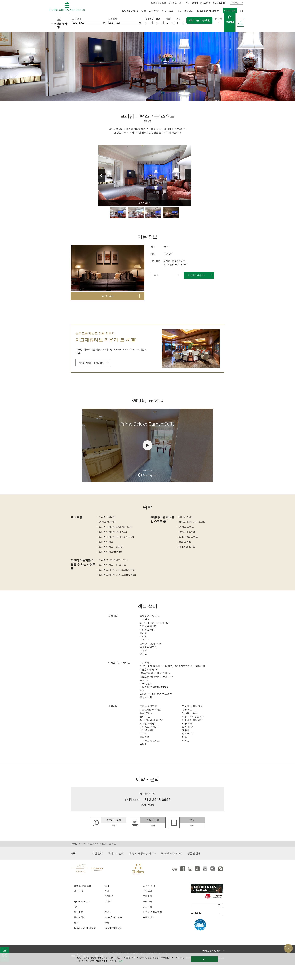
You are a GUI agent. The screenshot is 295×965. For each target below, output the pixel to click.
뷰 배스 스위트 (186, 526)
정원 (76, 922)
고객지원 (230, 22)
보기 (121, 961)
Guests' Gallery (112, 927)
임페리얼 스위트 (187, 546)
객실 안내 (97, 853)
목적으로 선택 (116, 853)
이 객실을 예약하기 (196, 275)
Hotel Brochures (113, 917)
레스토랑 (78, 912)
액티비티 (109, 896)
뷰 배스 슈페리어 (107, 521)
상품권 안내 (194, 853)
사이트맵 (147, 890)
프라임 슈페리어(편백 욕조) (113, 531)
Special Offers (130, 10)
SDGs (107, 912)
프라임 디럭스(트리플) (110, 551)
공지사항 (147, 906)
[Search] (219, 905)
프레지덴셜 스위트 (188, 536)
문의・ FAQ (149, 885)
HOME (74, 843)
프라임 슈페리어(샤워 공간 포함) (115, 526)
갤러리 (195, 2)
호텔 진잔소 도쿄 (158, 2)
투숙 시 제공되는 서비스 (142, 853)
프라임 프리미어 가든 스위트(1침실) (117, 569)
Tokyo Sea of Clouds (208, 10)
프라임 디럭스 (106, 541)
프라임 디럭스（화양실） (112, 546)
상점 (106, 922)
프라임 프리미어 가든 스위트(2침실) (117, 574)
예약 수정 (218, 18)
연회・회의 (168, 10)
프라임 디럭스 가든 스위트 (112, 564)
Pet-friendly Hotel (171, 853)
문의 (156, 275)
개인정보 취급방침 (152, 911)
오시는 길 (172, 2)
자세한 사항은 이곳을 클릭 (91, 362)
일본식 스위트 (186, 516)
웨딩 (188, 2)
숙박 (83, 843)
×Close (240, 22)
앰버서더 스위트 (187, 531)
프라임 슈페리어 (107, 516)
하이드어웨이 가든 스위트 (192, 521)
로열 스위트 (185, 541)
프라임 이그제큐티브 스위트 (113, 559)
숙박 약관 (148, 917)
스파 (181, 2)
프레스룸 (147, 901)
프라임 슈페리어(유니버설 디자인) (116, 536)
